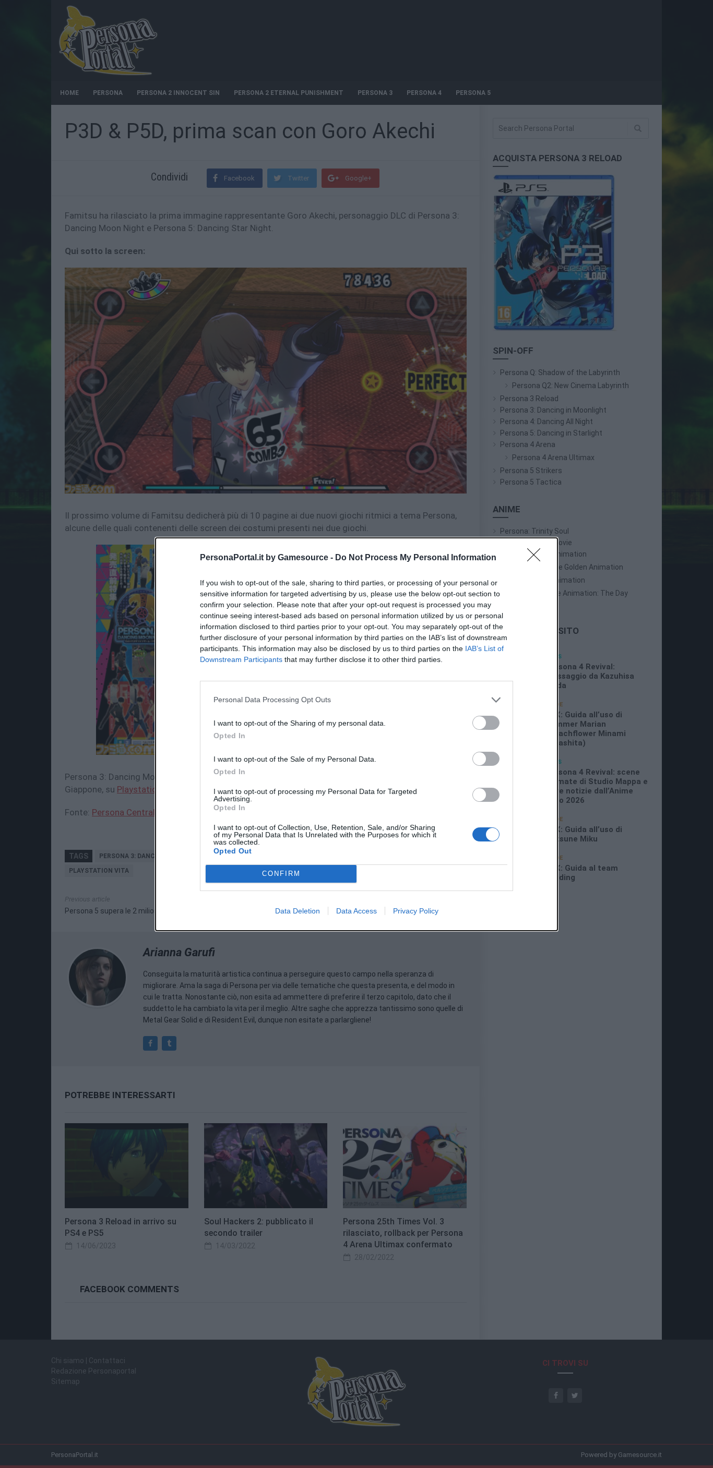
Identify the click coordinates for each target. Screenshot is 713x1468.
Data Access (356, 911)
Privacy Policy (415, 911)
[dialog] (356, 734)
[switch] (486, 723)
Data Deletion (297, 911)
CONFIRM (281, 873)
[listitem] (356, 699)
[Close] (537, 558)
